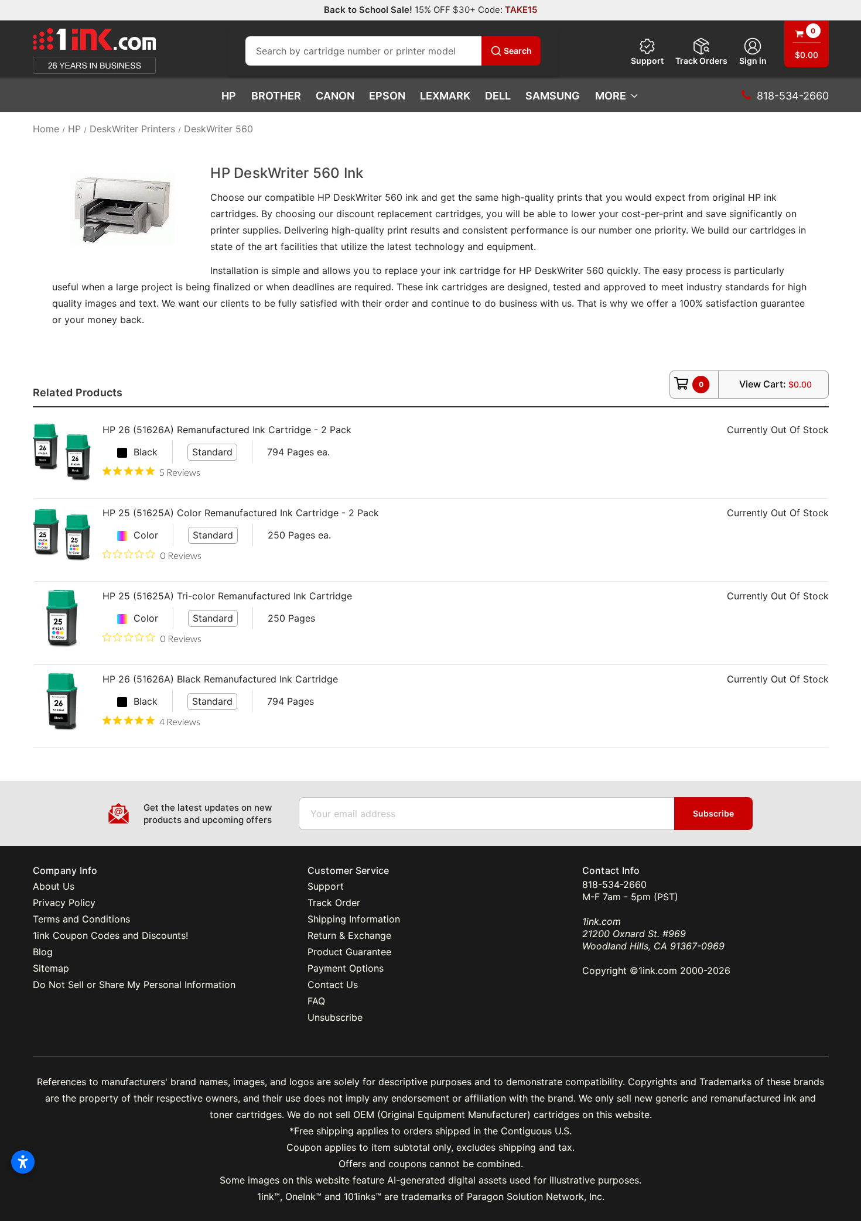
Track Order (334, 902)
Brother (276, 96)
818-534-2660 (614, 884)
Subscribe (713, 813)
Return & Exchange (349, 935)
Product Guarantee (349, 952)
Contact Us (333, 984)
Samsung (552, 96)
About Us (53, 886)
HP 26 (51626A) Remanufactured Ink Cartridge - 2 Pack (226, 429)
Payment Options (346, 968)
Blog (43, 952)
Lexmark (445, 96)
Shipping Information (354, 919)
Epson (387, 96)
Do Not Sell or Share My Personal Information (134, 984)
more (610, 96)
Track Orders (701, 61)
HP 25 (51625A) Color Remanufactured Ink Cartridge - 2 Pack (240, 513)
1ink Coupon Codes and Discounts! (110, 935)
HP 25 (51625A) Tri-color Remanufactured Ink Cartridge (227, 596)
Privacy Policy (64, 902)
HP (228, 96)
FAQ (316, 1001)
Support (647, 61)
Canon (335, 96)
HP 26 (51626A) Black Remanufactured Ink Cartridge (220, 679)
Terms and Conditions (81, 919)
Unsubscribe (335, 1017)
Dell (498, 96)
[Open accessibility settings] (23, 1162)
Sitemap (51, 968)
